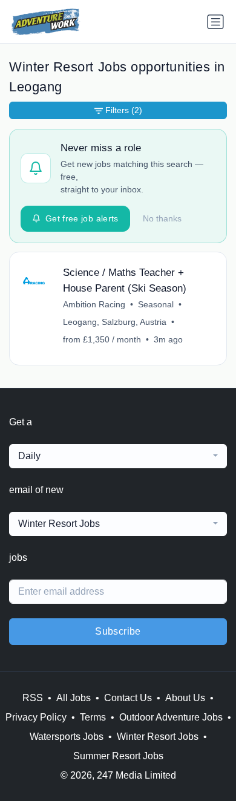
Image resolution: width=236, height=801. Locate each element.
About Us (185, 698)
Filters (123, 110)
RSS (32, 698)
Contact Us (128, 698)
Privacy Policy (36, 717)
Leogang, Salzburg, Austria (114, 322)
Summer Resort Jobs (118, 756)
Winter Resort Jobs (157, 736)
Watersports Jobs (66, 736)
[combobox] (118, 456)
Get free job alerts (82, 218)
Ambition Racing (94, 304)
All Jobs (73, 698)
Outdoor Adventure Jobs (171, 717)
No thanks (162, 218)
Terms (93, 717)
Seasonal (156, 304)
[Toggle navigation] (215, 21)
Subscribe (118, 631)
